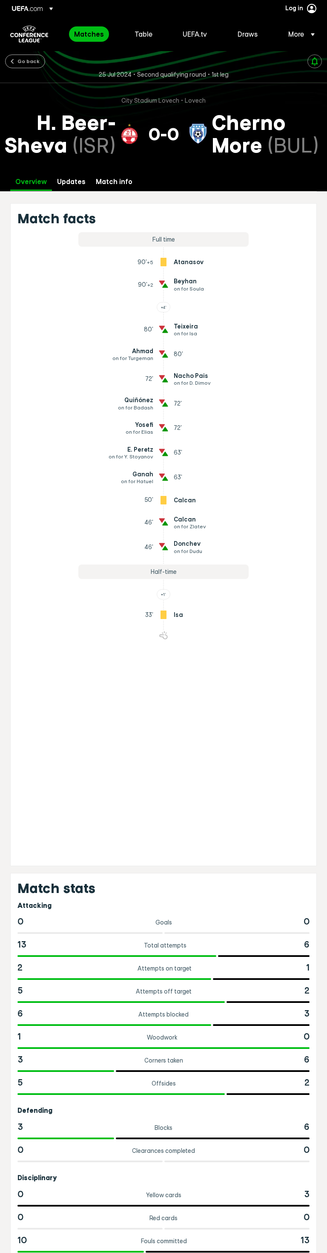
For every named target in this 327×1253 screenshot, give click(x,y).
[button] (299, 34)
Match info (114, 181)
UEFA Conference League (29, 34)
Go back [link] (28, 61)
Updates (71, 181)
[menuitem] (94, 34)
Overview (31, 181)
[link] (89, 34)
